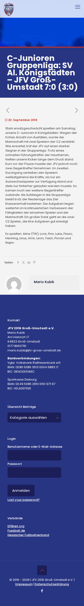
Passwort (14, 464)
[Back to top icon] (42, 570)
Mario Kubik (44, 282)
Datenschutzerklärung (52, 584)
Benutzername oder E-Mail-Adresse (34, 446)
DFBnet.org (15, 526)
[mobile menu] (78, 7)
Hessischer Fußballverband (28, 535)
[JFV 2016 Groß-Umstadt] (9, 9)
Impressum (23, 584)
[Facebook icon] (42, 590)
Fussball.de (16, 530)
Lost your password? (23, 500)
